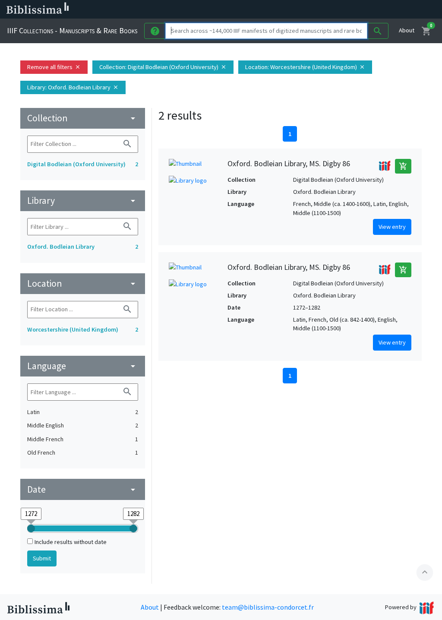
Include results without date (71, 542)
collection (82, 118)
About (406, 30)
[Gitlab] (406, 9)
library (82, 200)
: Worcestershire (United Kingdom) (305, 67)
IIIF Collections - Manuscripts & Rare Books (72, 30)
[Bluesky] (350, 9)
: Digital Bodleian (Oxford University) (163, 67)
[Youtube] (378, 9)
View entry (392, 227)
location (82, 283)
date (82, 489)
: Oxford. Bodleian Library (73, 87)
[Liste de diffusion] (323, 9)
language (82, 366)
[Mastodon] (364, 9)
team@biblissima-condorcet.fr (268, 607)
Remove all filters (54, 67)
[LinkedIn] (337, 9)
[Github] (392, 9)
